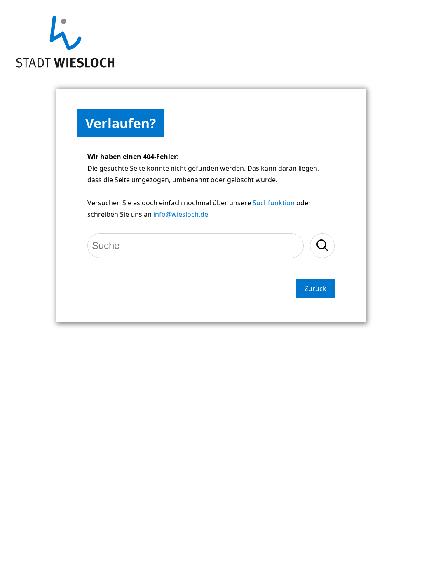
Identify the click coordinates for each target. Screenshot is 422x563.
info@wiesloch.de (180, 214)
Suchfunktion (274, 202)
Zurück (315, 288)
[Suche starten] (322, 245)
